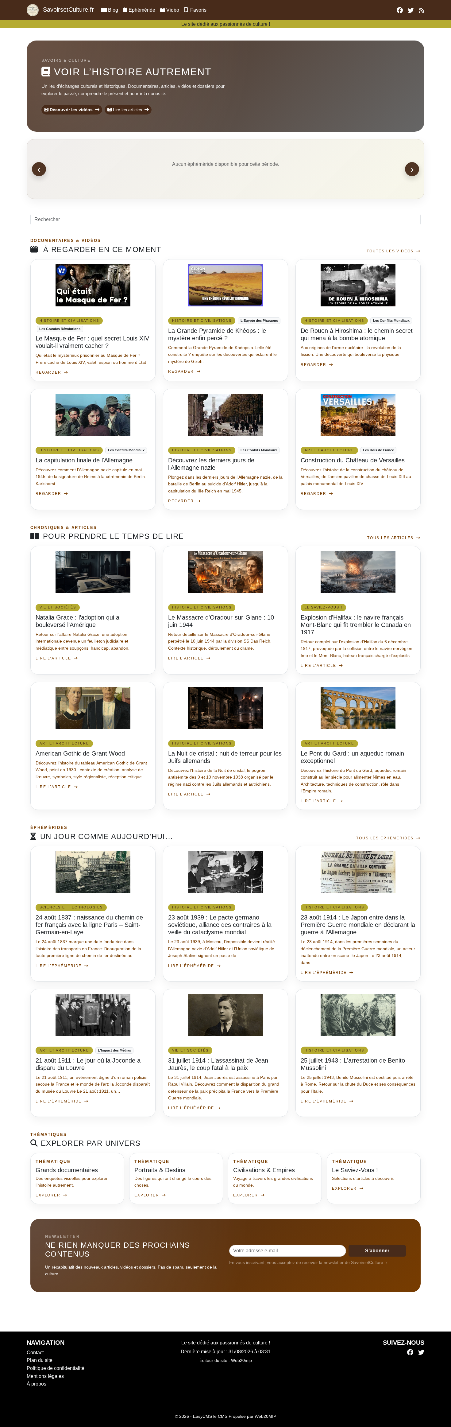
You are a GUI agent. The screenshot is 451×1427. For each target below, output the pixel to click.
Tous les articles (391, 538)
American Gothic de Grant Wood (80, 753)
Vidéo (172, 10)
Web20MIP (265, 1416)
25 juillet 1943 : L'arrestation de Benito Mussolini (353, 1064)
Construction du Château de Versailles (353, 460)
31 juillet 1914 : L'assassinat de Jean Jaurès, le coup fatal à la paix (218, 1064)
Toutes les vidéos (391, 251)
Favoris (197, 10)
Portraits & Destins (159, 1170)
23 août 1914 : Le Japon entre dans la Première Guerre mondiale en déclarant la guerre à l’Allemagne (358, 924)
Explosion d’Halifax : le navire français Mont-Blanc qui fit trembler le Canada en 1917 (356, 625)
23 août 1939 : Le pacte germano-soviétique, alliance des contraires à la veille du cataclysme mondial (220, 924)
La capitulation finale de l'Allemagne (84, 460)
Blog (113, 10)
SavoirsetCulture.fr (67, 9)
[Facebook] (410, 1353)
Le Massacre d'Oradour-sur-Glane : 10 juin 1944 (221, 621)
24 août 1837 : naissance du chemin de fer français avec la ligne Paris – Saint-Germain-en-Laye (89, 924)
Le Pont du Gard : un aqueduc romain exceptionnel (352, 757)
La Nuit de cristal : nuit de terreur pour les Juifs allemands (225, 757)
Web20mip (241, 1360)
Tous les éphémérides (385, 838)
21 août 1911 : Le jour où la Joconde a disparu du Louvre (88, 1064)
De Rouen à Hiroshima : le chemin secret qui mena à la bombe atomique (357, 334)
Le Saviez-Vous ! (355, 1170)
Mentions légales (45, 1376)
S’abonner (377, 1250)
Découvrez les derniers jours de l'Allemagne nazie (211, 464)
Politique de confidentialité (55, 1368)
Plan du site (39, 1360)
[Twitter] (421, 1353)
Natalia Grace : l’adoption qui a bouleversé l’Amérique (77, 621)
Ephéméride (141, 10)
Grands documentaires (67, 1170)
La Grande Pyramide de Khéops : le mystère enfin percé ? (217, 334)
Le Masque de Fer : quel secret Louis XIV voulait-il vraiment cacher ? (92, 342)
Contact (35, 1352)
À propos (36, 1383)
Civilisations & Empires (264, 1170)
